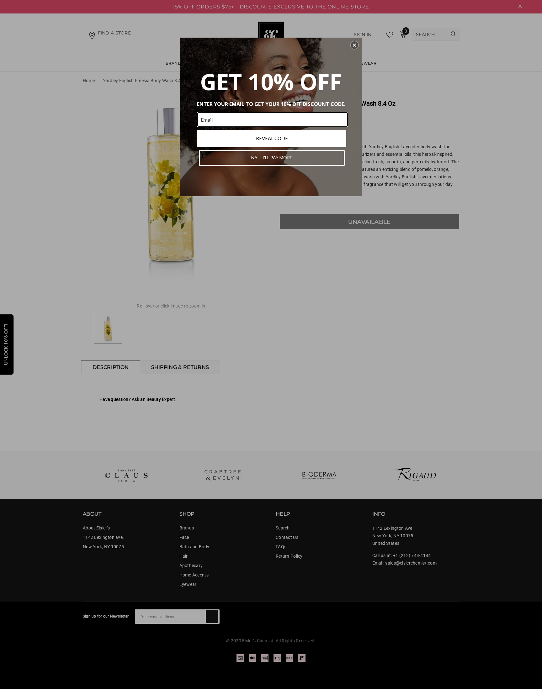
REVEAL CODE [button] (272, 138)
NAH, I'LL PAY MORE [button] (271, 157)
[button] (354, 45)
